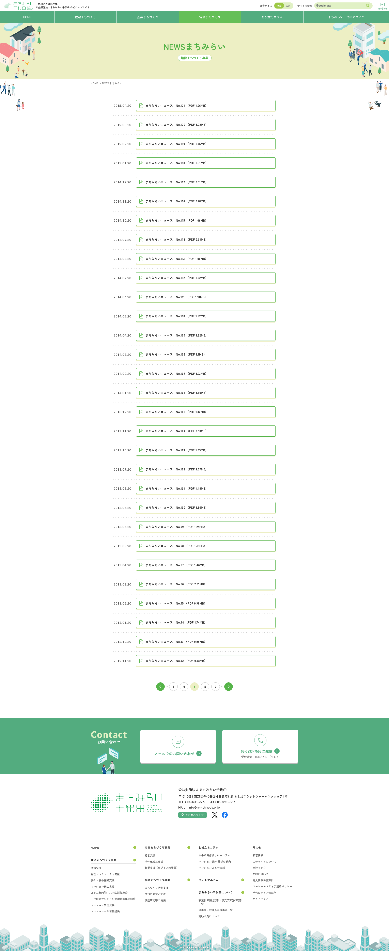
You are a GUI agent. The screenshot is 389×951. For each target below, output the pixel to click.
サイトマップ (260, 899)
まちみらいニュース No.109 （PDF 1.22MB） (176, 335)
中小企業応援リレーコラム (214, 855)
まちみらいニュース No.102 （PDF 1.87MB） (176, 469)
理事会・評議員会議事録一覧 (216, 910)
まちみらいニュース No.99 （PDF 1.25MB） (176, 527)
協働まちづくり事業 (157, 880)
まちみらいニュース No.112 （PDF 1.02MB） (176, 278)
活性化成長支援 (154, 861)
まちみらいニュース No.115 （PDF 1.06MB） (176, 220)
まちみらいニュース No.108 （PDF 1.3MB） (175, 354)
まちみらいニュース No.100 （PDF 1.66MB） (176, 507)
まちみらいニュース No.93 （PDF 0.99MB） (176, 641)
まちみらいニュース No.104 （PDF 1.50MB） (176, 431)
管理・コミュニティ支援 (105, 874)
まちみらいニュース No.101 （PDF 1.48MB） (176, 488)
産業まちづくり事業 (157, 847)
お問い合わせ (260, 874)
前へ (160, 686)
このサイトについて (264, 861)
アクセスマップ (194, 815)
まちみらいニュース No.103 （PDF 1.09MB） (176, 450)
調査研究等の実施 (155, 900)
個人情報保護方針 (263, 880)
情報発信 (96, 868)
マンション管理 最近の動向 (215, 861)
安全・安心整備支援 (102, 880)
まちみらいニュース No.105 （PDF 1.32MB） (176, 412)
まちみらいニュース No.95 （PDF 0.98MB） (176, 603)
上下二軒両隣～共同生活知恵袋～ (110, 892)
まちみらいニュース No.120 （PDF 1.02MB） (176, 124)
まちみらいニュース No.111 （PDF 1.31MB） (176, 297)
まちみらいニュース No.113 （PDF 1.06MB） (176, 258)
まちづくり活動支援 (156, 888)
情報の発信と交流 (155, 894)
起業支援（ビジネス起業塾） (162, 868)
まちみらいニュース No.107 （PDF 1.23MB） (176, 373)
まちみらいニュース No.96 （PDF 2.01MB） (176, 584)
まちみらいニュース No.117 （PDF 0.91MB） (176, 182)
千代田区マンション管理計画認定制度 (113, 899)
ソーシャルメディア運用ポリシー (272, 886)
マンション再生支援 (102, 886)
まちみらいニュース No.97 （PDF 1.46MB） (176, 565)
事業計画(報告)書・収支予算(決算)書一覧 (220, 902)
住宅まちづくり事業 (103, 860)
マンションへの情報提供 (105, 911)
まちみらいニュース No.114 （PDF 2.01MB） (176, 239)
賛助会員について (209, 916)
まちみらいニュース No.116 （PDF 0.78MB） (176, 201)
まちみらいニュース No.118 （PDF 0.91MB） (176, 163)
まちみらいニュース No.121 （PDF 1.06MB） (176, 105)
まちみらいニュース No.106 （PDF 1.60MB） (176, 392)
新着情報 (258, 855)
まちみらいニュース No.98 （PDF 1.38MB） (176, 546)
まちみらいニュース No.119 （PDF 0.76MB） (176, 144)
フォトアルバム (208, 880)
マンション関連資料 (102, 905)
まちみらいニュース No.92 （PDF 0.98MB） (176, 660)
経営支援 (150, 855)
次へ (228, 686)
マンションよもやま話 (212, 868)
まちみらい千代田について (216, 892)
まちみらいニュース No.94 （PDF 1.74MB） (176, 622)
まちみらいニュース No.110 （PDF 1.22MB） (176, 316)
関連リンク (259, 868)
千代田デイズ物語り (264, 892)
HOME (94, 83)
